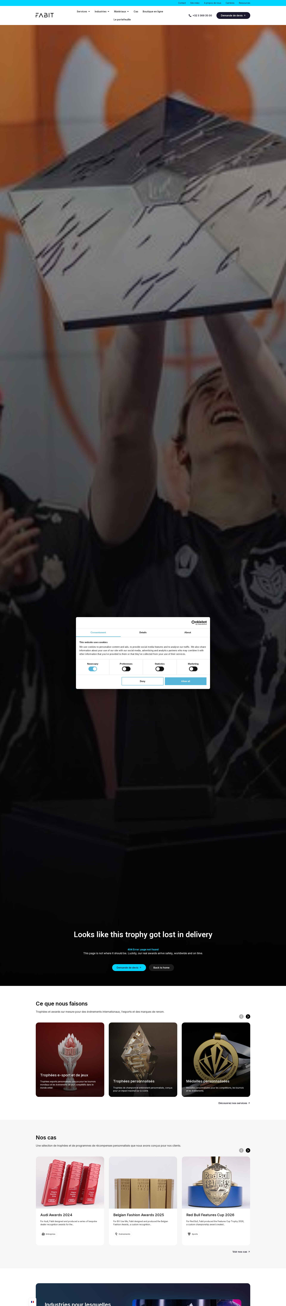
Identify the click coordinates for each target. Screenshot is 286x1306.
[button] (241, 1016)
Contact (182, 3)
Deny (142, 681)
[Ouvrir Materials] (128, 11)
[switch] (126, 669)
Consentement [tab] (98, 632)
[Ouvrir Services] (89, 11)
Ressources (244, 3)
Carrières (230, 3)
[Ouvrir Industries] (108, 11)
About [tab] (187, 632)
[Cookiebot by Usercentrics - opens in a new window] (194, 622)
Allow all (185, 681)
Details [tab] (143, 632)
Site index (195, 3)
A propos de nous (212, 3)
